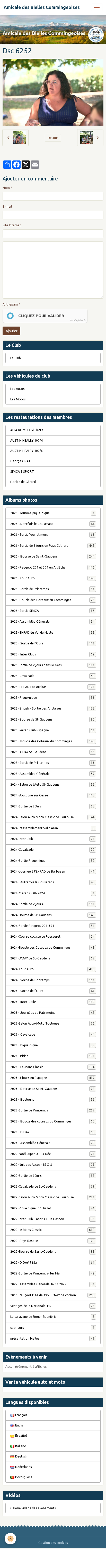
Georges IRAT (20, 461)
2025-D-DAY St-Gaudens (52, 752)
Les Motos (18, 399)
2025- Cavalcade (52, 675)
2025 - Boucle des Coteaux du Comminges (52, 741)
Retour (53, 137)
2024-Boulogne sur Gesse (52, 795)
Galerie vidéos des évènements (33, 1508)
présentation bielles (52, 1338)
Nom (6, 187)
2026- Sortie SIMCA (52, 610)
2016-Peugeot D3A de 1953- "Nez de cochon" (52, 1295)
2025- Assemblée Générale (52, 773)
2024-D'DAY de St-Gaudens (52, 958)
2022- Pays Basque (52, 1240)
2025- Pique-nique (52, 697)
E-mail (7, 206)
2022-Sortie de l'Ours (52, 1175)
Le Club (15, 358)
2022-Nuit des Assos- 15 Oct (52, 1164)
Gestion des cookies (53, 1542)
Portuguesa (23, 1477)
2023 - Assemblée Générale (52, 1143)
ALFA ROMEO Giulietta (26, 430)
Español (20, 1435)
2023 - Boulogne (52, 1099)
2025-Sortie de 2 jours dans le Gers (52, 665)
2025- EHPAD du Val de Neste (52, 632)
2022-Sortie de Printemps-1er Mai (52, 1273)
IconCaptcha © (78, 320)
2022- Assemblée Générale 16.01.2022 (52, 1284)
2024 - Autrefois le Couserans (52, 882)
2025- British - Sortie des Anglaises (52, 708)
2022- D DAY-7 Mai (52, 1262)
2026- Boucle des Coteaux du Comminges (52, 600)
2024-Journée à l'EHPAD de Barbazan (52, 871)
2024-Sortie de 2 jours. (52, 904)
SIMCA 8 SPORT (22, 471)
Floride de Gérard (23, 481)
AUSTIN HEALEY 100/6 (26, 450)
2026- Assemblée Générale (52, 621)
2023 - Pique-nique (52, 1045)
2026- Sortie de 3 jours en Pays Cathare (52, 545)
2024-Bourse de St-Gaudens (52, 915)
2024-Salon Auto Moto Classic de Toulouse (52, 817)
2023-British (52, 1056)
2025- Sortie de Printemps (52, 762)
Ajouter (11, 331)
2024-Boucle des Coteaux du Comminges (52, 947)
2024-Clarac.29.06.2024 (52, 893)
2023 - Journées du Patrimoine (52, 1012)
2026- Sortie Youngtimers (52, 534)
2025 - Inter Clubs (52, 654)
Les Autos (17, 388)
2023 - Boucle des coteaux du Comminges (52, 1121)
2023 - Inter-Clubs (52, 1002)
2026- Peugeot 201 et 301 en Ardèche (52, 567)
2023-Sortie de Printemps (52, 1110)
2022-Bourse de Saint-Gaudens (52, 1251)
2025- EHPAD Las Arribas (52, 687)
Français (20, 1415)
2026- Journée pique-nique (52, 513)
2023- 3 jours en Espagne (52, 1077)
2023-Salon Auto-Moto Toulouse (52, 1023)
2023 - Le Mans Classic (52, 1067)
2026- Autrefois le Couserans (52, 523)
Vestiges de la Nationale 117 (52, 1306)
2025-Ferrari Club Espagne (52, 730)
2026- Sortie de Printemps (52, 589)
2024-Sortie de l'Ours (52, 806)
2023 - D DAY (52, 1132)
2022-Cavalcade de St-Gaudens (52, 1186)
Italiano (20, 1446)
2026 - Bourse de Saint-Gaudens (52, 556)
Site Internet (12, 225)
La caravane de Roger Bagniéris (52, 1316)
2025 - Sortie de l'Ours (52, 643)
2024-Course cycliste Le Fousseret (52, 936)
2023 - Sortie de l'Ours (52, 991)
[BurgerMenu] (96, 7)
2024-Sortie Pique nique (52, 860)
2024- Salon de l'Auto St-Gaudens (52, 784)
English (19, 1425)
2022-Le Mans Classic (52, 1229)
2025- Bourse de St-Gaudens (52, 719)
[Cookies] (10, 1538)
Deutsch (20, 1456)
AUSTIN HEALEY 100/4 (26, 440)
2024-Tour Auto (52, 969)
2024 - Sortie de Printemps (52, 980)
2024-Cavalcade (52, 849)
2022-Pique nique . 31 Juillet (52, 1208)
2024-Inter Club (52, 839)
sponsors (52, 1327)
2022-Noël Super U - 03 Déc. (52, 1154)
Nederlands (23, 1467)
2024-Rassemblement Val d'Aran (52, 828)
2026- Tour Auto (52, 578)
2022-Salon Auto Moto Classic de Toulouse (52, 1197)
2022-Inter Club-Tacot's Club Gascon (52, 1219)
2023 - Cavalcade (52, 1034)
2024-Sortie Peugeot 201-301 (52, 925)
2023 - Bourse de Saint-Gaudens (52, 1088)
